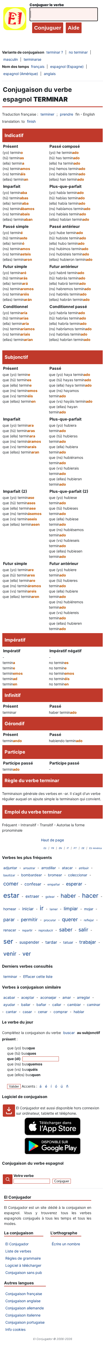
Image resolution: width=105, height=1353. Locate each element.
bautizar (9, 875)
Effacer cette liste (37, 976)
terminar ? (54, 52)
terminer (47, 114)
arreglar (83, 997)
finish (31, 121)
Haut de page (52, 840)
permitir (29, 919)
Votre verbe (24, 1175)
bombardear (31, 875)
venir (9, 953)
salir (83, 930)
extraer (32, 896)
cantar (11, 1012)
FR (52, 848)
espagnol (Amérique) (20, 73)
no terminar (78, 52)
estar (11, 895)
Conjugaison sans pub (23, 1272)
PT (75, 848)
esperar (74, 884)
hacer (90, 895)
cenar (42, 1012)
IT (68, 848)
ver (26, 953)
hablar (79, 1012)
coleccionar (77, 875)
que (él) (14, 1058)
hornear (9, 909)
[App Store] (52, 1134)
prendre (66, 114)
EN (60, 848)
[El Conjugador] (15, 20)
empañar (53, 884)
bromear (55, 875)
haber (68, 895)
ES (45, 848)
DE (83, 848)
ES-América (95, 848)
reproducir (45, 930)
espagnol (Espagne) (67, 66)
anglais (50, 73)
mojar (88, 909)
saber (65, 930)
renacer (9, 930)
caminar (93, 1004)
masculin (10, 59)
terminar (10, 976)
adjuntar (10, 868)
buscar (69, 1032)
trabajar (87, 942)
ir (42, 908)
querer (70, 919)
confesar (32, 884)
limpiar (71, 908)
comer (10, 884)
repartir (27, 930)
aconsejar (48, 997)
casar (27, 1012)
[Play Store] (52, 1153)
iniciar (28, 908)
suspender (29, 942)
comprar (61, 1012)
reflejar (89, 920)
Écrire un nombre (66, 1244)
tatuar (68, 942)
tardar (51, 942)
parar (9, 919)
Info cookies (15, 1329)
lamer (54, 909)
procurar (50, 920)
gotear (50, 897)
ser (8, 941)
